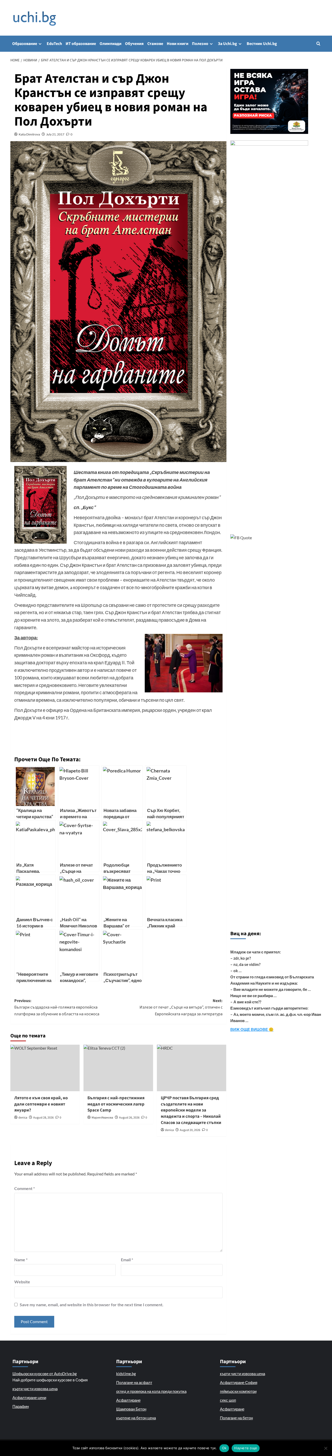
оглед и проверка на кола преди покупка (151, 1391)
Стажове (155, 44)
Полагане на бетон (236, 1417)
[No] (325, 1448)
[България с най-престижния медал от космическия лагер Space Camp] (118, 1068)
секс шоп (228, 1400)
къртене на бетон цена (136, 1417)
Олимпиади (110, 44)
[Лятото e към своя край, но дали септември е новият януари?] (45, 1068)
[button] (318, 43)
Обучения (134, 44)
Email (127, 1259)
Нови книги (177, 44)
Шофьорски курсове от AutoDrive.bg (44, 1373)
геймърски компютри (238, 1391)
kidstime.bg (126, 1373)
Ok (224, 1448)
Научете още (245, 1448)
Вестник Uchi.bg (262, 44)
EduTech (54, 44)
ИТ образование (81, 44)
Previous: (56, 1007)
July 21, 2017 (55, 134)
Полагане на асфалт (134, 1382)
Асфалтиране (128, 1400)
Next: (181, 1007)
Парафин (20, 1406)
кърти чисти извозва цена (35, 1388)
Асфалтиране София (238, 1382)
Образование (24, 44)
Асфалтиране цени (29, 1397)
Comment (24, 1188)
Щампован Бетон (131, 1409)
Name (20, 1259)
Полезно (200, 44)
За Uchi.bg (227, 44)
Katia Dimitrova (29, 134)
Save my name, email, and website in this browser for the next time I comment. (91, 1304)
